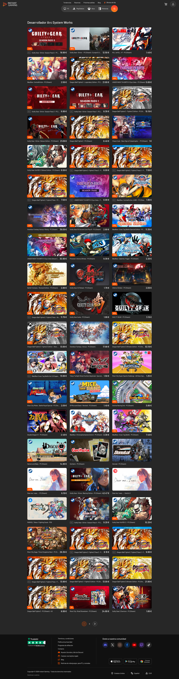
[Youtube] (134, 645)
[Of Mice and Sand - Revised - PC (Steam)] (89, 391)
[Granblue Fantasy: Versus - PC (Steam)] (89, 333)
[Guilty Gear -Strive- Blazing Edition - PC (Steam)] (89, 479)
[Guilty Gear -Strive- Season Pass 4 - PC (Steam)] (89, 508)
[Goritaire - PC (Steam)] (89, 450)
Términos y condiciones (66, 638)
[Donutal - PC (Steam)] (132, 450)
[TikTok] (149, 645)
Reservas (77, 3)
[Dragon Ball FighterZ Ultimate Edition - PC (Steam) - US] (132, 567)
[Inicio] (10, 4)
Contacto (61, 649)
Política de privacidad (65, 642)
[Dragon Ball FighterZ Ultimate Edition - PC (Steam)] (132, 333)
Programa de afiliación (65, 645)
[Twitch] (141, 645)
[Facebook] (127, 645)
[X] (112, 645)
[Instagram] (120, 645)
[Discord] (105, 645)
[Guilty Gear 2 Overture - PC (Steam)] (132, 597)
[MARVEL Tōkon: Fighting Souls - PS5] (47, 508)
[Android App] (130, 661)
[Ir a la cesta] (165, 4)
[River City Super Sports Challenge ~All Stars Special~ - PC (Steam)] (132, 362)
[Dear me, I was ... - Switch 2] (132, 479)
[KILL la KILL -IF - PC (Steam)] (132, 38)
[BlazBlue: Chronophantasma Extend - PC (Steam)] (89, 421)
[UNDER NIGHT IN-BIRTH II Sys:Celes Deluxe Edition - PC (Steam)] (47, 244)
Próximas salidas (89, 3)
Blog (99, 3)
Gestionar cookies (33, 675)
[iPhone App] (115, 661)
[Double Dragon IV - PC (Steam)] (47, 421)
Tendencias (67, 3)
